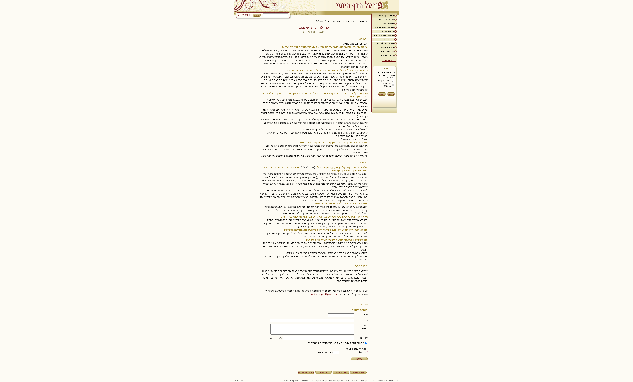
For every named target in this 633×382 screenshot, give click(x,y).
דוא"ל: (364, 337)
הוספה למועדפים (306, 372)
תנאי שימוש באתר (301, 380)
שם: (365, 315)
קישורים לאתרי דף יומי (383, 47)
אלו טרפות (386, 77)
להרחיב (347, 21)
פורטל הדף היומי (360, 21)
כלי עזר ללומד (387, 23)
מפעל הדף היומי (386, 15)
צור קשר (355, 380)
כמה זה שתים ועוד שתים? (356, 350)
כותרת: (364, 320)
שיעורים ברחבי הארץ (384, 27)
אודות (362, 380)
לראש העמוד (358, 372)
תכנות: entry (240, 380)
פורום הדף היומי (386, 55)
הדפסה (323, 372)
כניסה (393, 60)
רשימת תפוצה (332, 380)
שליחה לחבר (341, 372)
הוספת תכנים (344, 380)
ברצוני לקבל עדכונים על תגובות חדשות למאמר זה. (335, 343)
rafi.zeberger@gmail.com (324, 294)
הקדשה (321, 380)
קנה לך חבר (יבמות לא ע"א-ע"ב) (329, 21)
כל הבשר (387, 86)
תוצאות (381, 94)
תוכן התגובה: (363, 327)
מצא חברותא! (388, 31)
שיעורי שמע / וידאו (385, 43)
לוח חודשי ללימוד (386, 19)
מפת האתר (288, 380)
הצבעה (391, 94)
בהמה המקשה (384, 80)
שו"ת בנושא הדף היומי (383, 35)
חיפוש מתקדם (244, 15)
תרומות (314, 380)
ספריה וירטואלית (386, 51)
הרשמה (386, 60)
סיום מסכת (389, 39)
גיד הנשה (387, 83)
